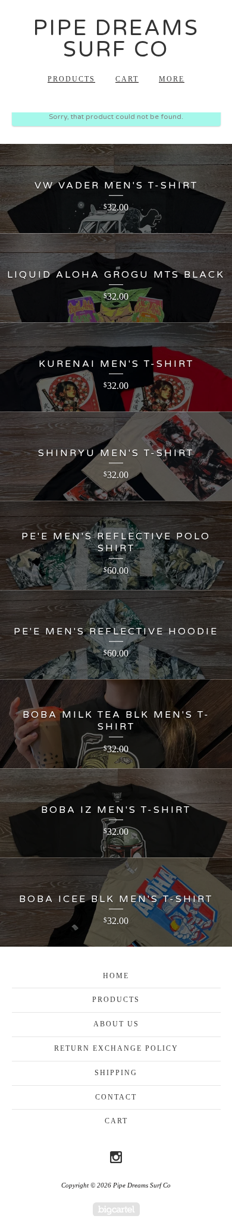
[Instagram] (116, 1157)
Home (116, 976)
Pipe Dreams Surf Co (116, 38)
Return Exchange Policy (116, 1048)
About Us (116, 1024)
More (171, 79)
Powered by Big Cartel (116, 1209)
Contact (116, 1097)
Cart (127, 79)
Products (71, 79)
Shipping (116, 1073)
